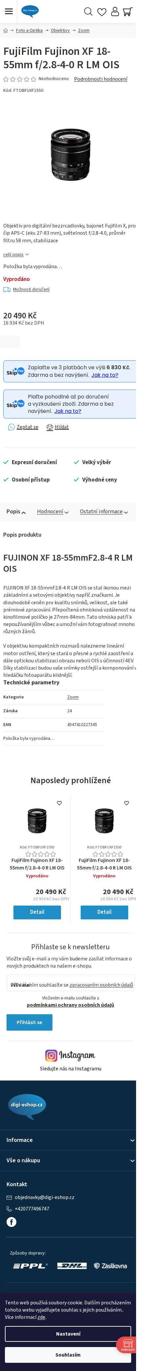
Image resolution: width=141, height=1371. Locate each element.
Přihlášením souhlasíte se (71, 985)
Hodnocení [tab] (50, 512)
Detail (37, 912)
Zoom (73, 697)
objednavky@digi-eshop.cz (44, 1197)
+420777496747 (32, 1209)
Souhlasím (68, 1355)
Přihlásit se (29, 1022)
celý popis (13, 255)
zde (41, 1317)
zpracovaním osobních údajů (101, 985)
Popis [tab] (13, 512)
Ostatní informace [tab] (101, 512)
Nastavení (68, 1334)
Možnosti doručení (31, 289)
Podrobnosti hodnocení (100, 79)
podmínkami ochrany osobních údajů (70, 1005)
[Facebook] (11, 1222)
